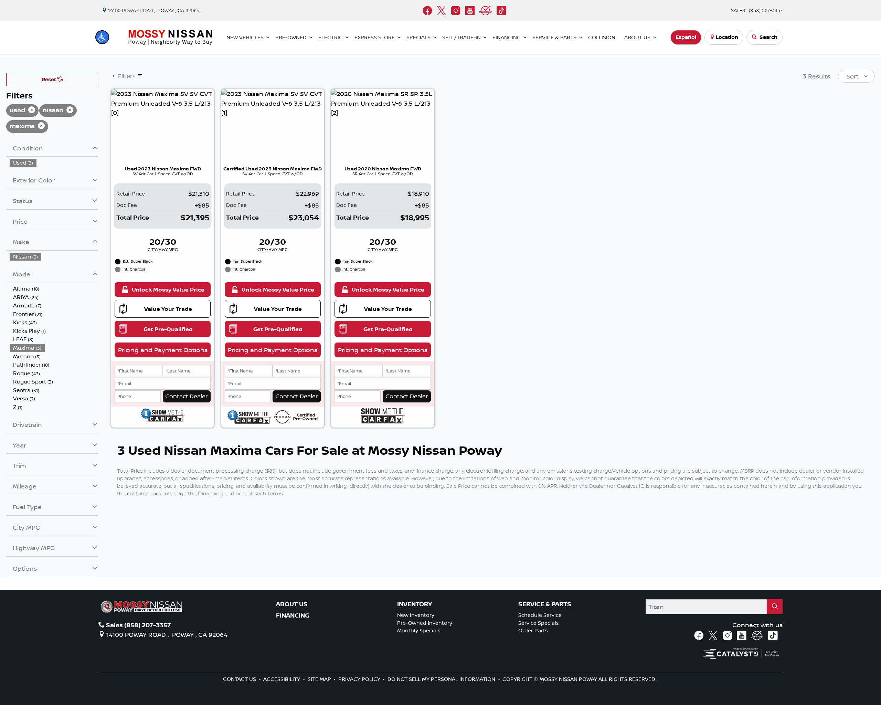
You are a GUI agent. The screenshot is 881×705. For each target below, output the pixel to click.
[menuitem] (54, 162)
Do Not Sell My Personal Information (442, 679)
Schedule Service (540, 615)
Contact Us (240, 679)
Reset (49, 79)
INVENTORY (414, 604)
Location (727, 37)
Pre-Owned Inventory (424, 623)
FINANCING (292, 615)
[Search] (775, 606)
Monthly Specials (418, 630)
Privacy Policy (360, 679)
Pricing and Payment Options (163, 349)
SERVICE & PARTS (544, 604)
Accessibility (282, 679)
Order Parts (533, 630)
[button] (102, 37)
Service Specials (538, 623)
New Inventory (415, 615)
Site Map (320, 679)
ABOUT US (292, 604)
